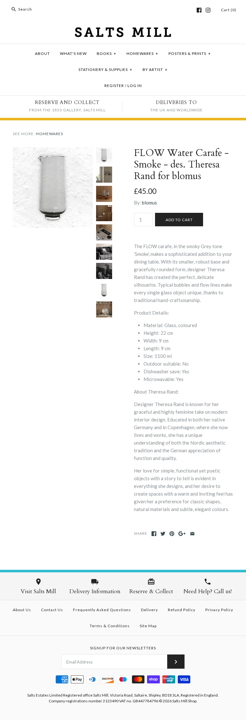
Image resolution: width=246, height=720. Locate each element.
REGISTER (114, 85)
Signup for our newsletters (123, 648)
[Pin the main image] (171, 533)
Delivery (149, 609)
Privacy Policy (219, 609)
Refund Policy (181, 609)
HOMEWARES (142, 53)
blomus (149, 202)
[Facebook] (199, 10)
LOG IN (134, 85)
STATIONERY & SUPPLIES (105, 69)
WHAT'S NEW (73, 53)
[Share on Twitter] (162, 533)
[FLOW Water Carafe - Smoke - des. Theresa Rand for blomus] (53, 151)
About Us (22, 609)
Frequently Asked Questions (102, 609)
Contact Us (52, 609)
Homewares (49, 133)
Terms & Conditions (110, 625)
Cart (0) (228, 9)
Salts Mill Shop (184, 700)
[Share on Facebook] (154, 533)
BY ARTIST (155, 69)
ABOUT (42, 53)
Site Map (148, 625)
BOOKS (106, 53)
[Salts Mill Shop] (123, 31)
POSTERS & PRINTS (189, 53)
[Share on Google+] (182, 533)
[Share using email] (192, 533)
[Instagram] (208, 10)
